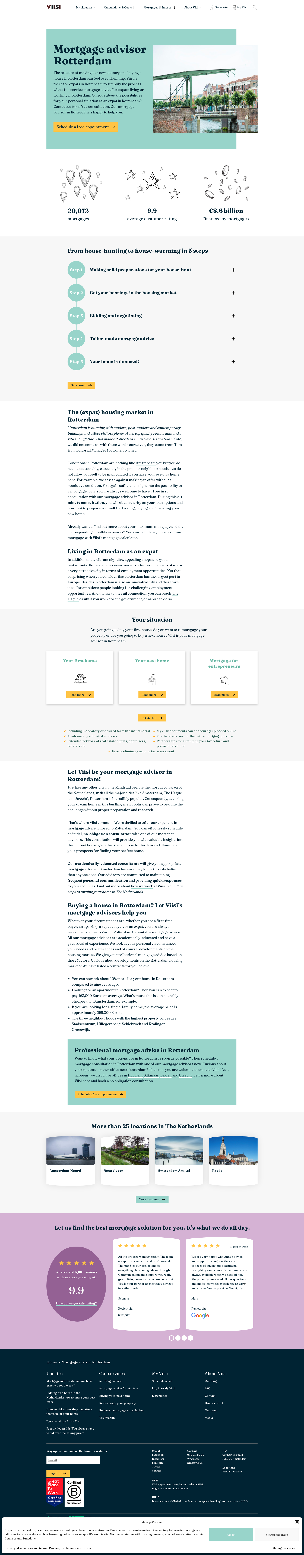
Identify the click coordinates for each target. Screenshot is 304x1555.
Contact (210, 1395)
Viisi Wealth (107, 1417)
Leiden (166, 1075)
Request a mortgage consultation (121, 1410)
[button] (297, 1522)
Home (51, 1362)
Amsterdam (146, 463)
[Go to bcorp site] (74, 1505)
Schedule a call (162, 1381)
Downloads (159, 1395)
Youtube (157, 1470)
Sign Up (55, 1473)
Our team (211, 1410)
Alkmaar (151, 1075)
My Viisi (160, 1373)
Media (209, 1417)
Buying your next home (114, 1395)
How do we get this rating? (76, 1303)
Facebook (157, 1454)
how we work (142, 886)
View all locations (232, 1471)
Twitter (156, 1466)
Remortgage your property (117, 1403)
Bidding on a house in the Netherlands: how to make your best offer (70, 1397)
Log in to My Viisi (163, 1388)
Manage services (284, 1548)
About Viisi (216, 1373)
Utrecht (185, 1075)
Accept (231, 1534)
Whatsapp (193, 1458)
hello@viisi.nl (195, 1462)
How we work (214, 1403)
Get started (78, 385)
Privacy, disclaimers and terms (26, 1548)
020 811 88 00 (195, 1454)
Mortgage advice (110, 1381)
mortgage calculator (120, 538)
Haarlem (135, 1075)
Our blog (211, 1381)
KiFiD (244, 1501)
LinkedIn (157, 1462)
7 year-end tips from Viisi (63, 1421)
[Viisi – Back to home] (53, 8)
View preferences (277, 1534)
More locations (149, 1199)
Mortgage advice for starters (118, 1388)
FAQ (207, 1388)
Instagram (158, 1458)
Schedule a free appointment (83, 126)
